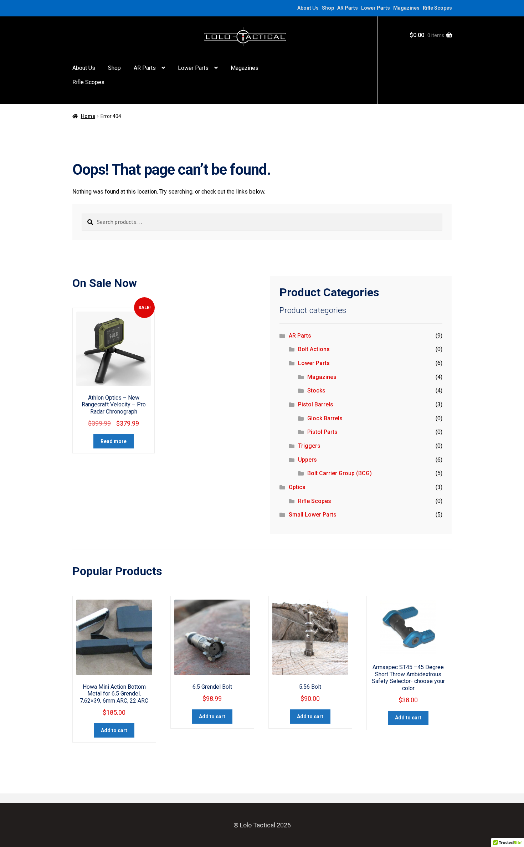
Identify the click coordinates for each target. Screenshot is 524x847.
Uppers (307, 459)
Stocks (316, 390)
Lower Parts (375, 8)
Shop (328, 8)
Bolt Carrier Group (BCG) (339, 473)
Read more (114, 441)
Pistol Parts (322, 431)
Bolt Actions (314, 349)
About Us (308, 8)
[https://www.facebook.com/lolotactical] (76, 7)
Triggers (309, 445)
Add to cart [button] (114, 730)
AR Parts (347, 8)
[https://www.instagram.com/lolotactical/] (85, 7)
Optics (297, 487)
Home (88, 116)
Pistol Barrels (315, 404)
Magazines (406, 8)
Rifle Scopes (437, 8)
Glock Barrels (325, 418)
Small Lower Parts (313, 514)
